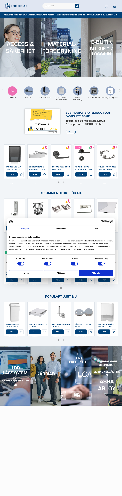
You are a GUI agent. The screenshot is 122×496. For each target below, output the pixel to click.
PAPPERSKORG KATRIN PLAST (12, 325)
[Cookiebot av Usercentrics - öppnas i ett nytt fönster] (102, 221)
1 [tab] (58, 182)
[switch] (47, 263)
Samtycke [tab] (25, 229)
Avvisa (26, 273)
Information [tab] (61, 229)
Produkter (8, 15)
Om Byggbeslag (110, 15)
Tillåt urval (61, 273)
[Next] (119, 89)
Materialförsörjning (37, 15)
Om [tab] (96, 229)
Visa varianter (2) (58, 280)
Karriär (90, 15)
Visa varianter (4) (11, 332)
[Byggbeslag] (15, 6)
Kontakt (98, 15)
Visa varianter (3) (35, 332)
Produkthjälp (20, 15)
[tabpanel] (14, 161)
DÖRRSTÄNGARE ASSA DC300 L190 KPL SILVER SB (37, 169)
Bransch (82, 15)
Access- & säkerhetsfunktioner (62, 15)
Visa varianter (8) (81, 332)
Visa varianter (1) (12, 175)
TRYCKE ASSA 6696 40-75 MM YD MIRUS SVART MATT (61, 169)
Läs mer (71, 132)
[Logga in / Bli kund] (115, 6)
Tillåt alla (96, 273)
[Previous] (2, 89)
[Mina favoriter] (106, 6)
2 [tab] (63, 182)
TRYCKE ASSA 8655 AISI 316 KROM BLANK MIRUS (107, 169)
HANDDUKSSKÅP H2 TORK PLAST (106, 325)
